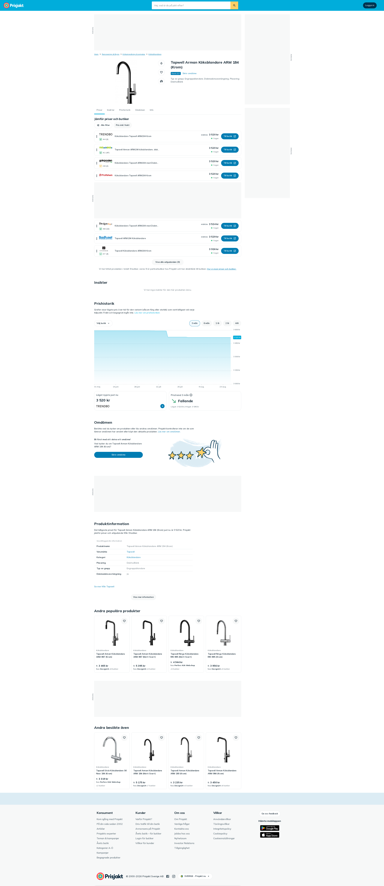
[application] (167, 359)
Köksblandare (154, 54)
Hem (96, 54)
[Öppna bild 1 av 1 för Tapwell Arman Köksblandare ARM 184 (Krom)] (126, 82)
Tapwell (131, 551)
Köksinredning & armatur (134, 54)
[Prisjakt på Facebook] (168, 876)
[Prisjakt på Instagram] (174, 876)
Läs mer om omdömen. (169, 431)
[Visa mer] (96, 136)
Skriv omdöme (190, 73)
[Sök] (234, 5)
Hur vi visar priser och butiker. (221, 269)
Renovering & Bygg (110, 54)
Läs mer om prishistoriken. (147, 312)
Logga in (369, 5)
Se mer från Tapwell (104, 586)
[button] (161, 63)
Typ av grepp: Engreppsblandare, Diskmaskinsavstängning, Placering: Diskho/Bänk (205, 80)
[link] (112, 644)
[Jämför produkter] (161, 81)
